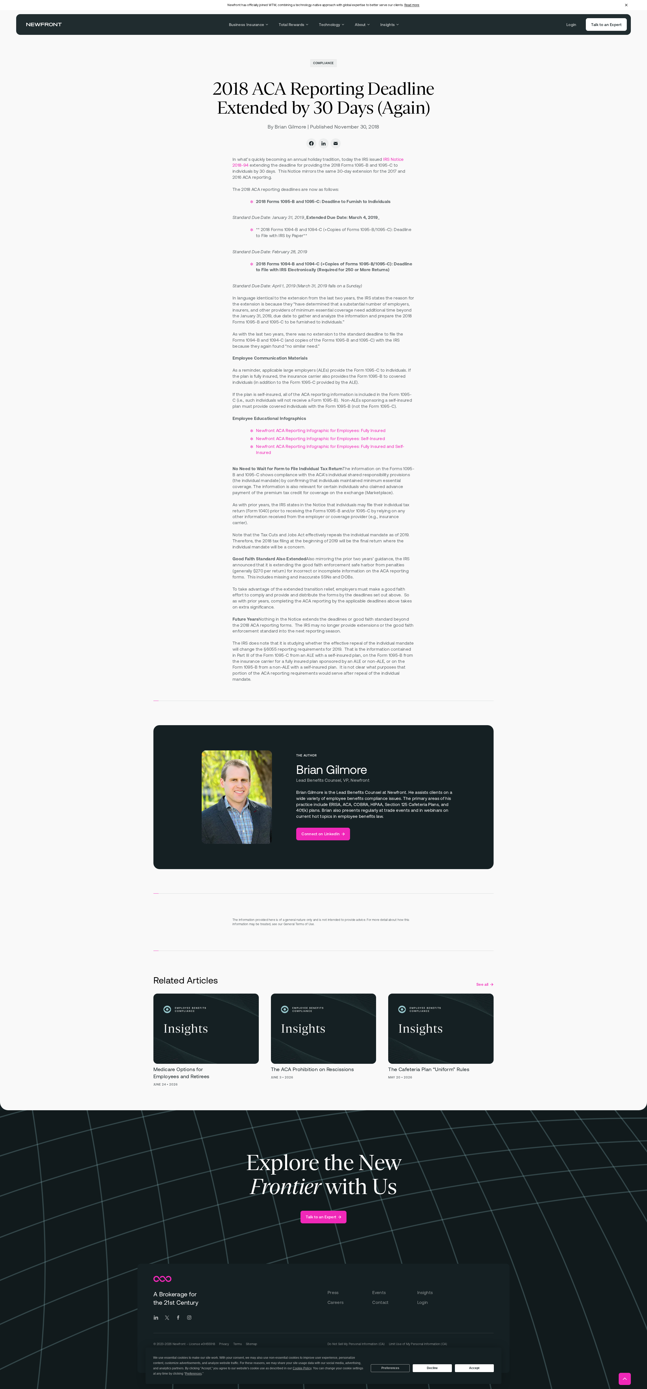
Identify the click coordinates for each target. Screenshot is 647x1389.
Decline (432, 1368)
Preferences (390, 1368)
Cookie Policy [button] (302, 1368)
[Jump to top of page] (625, 1379)
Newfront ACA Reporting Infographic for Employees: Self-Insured (320, 438)
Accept (474, 1368)
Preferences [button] (193, 1373)
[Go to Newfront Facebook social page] (178, 1317)
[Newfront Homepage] (44, 24)
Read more (412, 5)
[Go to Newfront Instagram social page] (189, 1317)
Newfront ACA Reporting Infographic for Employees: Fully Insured (320, 430)
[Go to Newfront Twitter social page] (167, 1317)
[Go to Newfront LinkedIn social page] (155, 1317)
